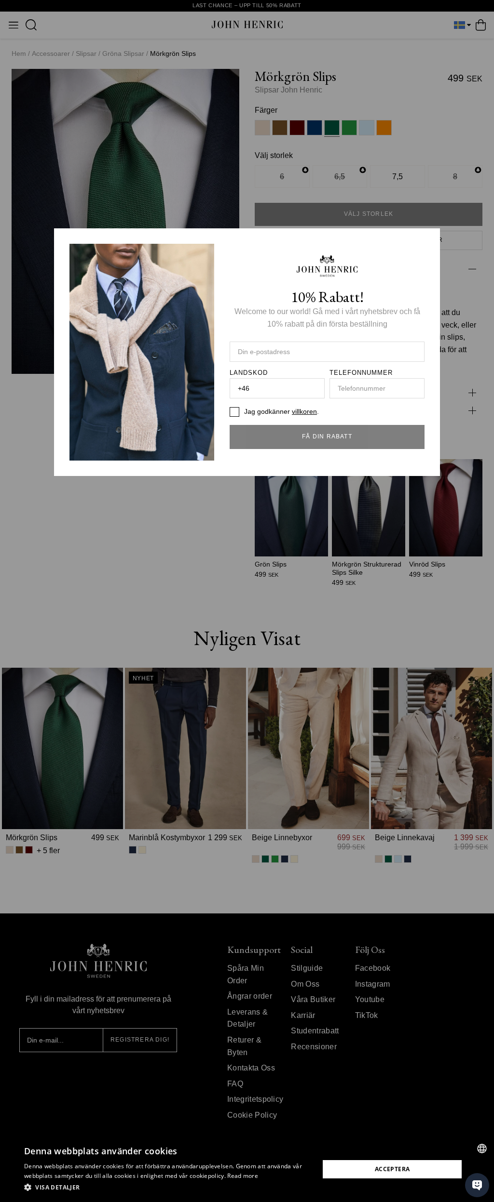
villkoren (304, 411)
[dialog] (247, 1169)
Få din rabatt (327, 436)
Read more (242, 1176)
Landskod (249, 373)
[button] (167, 1187)
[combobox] (482, 1148)
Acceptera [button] (392, 1169)
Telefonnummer (361, 373)
